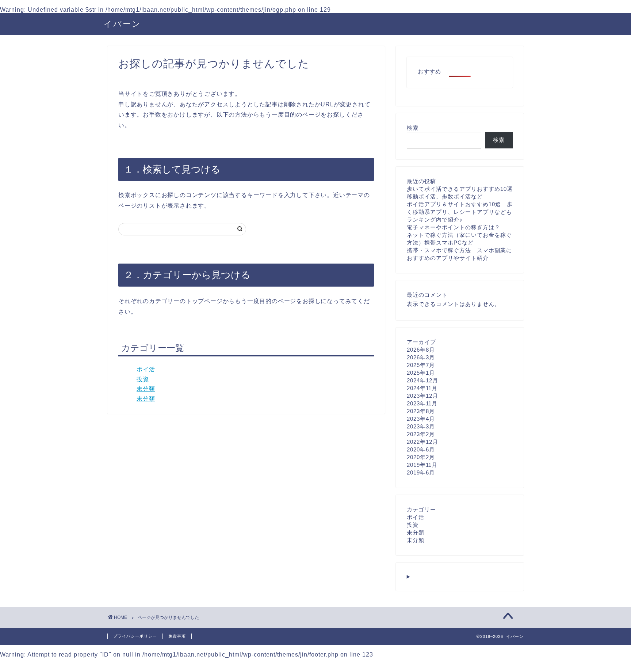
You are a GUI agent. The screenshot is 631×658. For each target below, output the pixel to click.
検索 (412, 128)
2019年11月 (422, 465)
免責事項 (177, 636)
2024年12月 (422, 380)
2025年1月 (421, 373)
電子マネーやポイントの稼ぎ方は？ (453, 227)
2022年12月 (422, 442)
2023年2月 (421, 434)
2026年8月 (421, 350)
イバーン (122, 24)
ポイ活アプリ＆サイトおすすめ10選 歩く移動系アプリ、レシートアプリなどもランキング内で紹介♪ (460, 212)
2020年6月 (421, 449)
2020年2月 (421, 457)
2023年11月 (422, 403)
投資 (143, 379)
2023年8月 (421, 411)
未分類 (146, 389)
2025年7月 (421, 365)
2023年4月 (421, 419)
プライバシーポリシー (135, 636)
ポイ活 (146, 369)
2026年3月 (421, 357)
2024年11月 (422, 388)
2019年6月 (421, 472)
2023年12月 (422, 396)
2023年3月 (421, 426)
